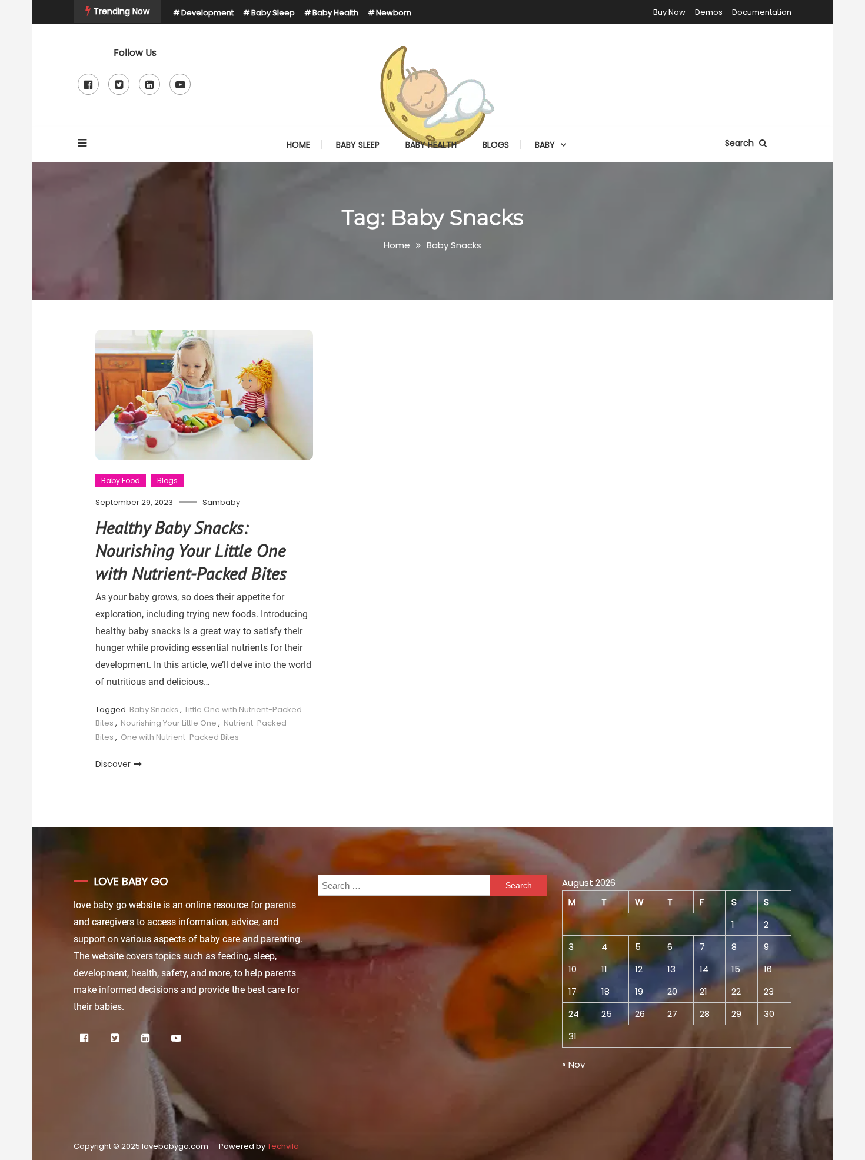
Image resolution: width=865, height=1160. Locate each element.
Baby (545, 145)
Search (740, 143)
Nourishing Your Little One (169, 723)
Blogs (496, 145)
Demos (709, 12)
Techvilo (283, 1146)
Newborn (393, 12)
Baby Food (120, 481)
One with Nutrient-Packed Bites (180, 737)
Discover (113, 764)
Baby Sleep (273, 12)
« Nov (573, 1064)
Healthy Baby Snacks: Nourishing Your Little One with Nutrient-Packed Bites (191, 550)
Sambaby (221, 502)
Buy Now (669, 12)
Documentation (761, 12)
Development (207, 12)
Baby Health (335, 12)
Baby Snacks (153, 709)
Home (298, 145)
